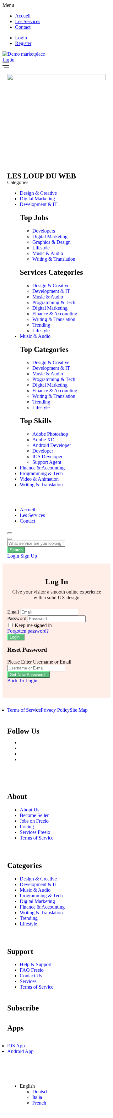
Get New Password (27, 674)
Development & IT (38, 204)
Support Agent (46, 462)
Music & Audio (47, 253)
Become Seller (34, 815)
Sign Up (28, 556)
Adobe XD (43, 439)
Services (28, 981)
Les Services (27, 21)
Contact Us (31, 975)
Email (13, 611)
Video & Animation (39, 479)
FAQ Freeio (32, 970)
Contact (22, 27)
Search (16, 550)
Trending (41, 325)
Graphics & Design (51, 242)
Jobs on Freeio (34, 821)
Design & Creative (38, 193)
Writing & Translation (53, 259)
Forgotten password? (28, 631)
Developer (42, 451)
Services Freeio (35, 832)
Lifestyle (41, 247)
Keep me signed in (32, 625)
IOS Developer (47, 456)
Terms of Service (36, 837)
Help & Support (35, 964)
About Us (29, 809)
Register (23, 43)
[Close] (9, 539)
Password (16, 618)
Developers (43, 230)
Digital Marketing (37, 198)
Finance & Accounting (54, 313)
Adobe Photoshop (50, 434)
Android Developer (51, 445)
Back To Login (22, 680)
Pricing (27, 826)
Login (21, 37)
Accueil (22, 15)
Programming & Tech (53, 302)
